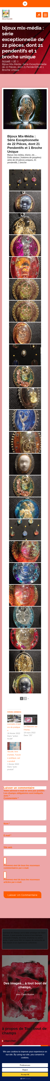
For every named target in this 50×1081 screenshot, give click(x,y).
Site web (8, 847)
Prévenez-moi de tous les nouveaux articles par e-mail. (22, 880)
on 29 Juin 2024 (18, 121)
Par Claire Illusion (18, 124)
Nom (7, 823)
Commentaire (11, 798)
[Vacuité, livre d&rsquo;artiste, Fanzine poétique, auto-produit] (14, 746)
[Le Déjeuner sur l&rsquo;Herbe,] (30, 720)
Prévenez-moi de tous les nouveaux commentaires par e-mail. (22, 866)
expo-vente (28, 126)
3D (14, 61)
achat (17, 126)
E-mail (7, 835)
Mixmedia (14, 129)
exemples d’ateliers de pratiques (14, 727)
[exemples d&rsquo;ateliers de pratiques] (14, 718)
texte (19, 129)
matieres (35, 126)
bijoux (22, 126)
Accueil (6, 61)
